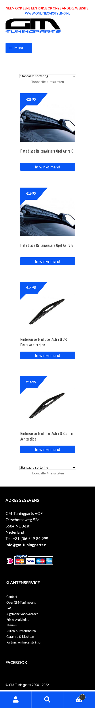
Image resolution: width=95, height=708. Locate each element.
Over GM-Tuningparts (21, 602)
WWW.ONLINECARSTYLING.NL (47, 13)
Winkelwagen (73, 696)
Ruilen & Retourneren (21, 631)
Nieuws (11, 625)
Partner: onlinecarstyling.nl (24, 642)
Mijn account (16, 699)
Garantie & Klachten (20, 636)
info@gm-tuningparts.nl (26, 545)
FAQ (9, 608)
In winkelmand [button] (47, 167)
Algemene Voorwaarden (22, 614)
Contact (11, 597)
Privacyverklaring (17, 619)
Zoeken (47, 699)
